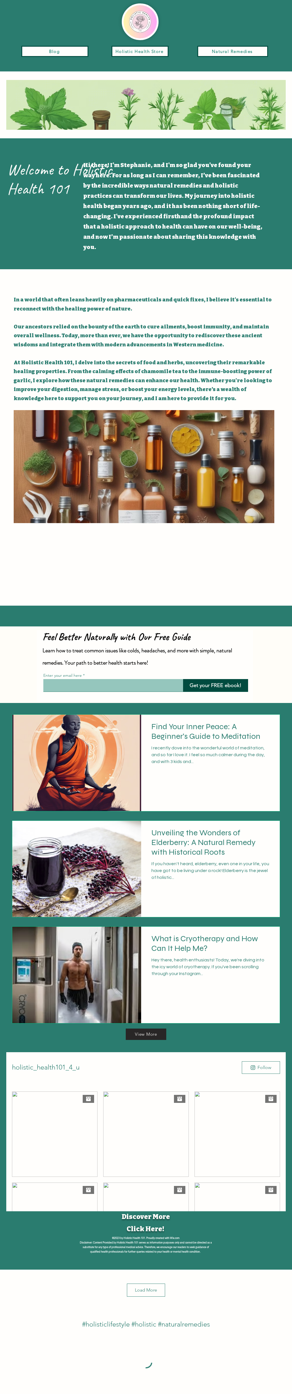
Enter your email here (62, 675)
